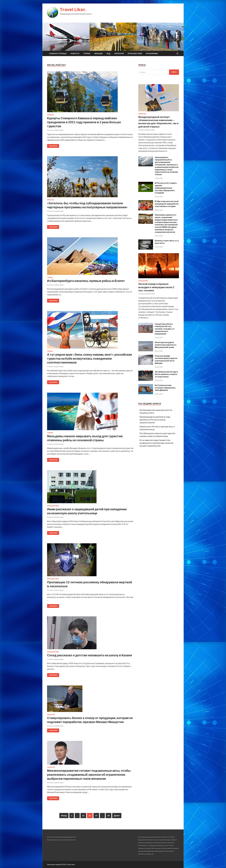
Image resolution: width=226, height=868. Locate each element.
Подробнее (53, 146)
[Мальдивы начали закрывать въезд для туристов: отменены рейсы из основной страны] (90, 412)
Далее (117, 815)
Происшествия (135, 53)
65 (83, 815)
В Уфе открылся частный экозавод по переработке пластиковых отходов (167, 203)
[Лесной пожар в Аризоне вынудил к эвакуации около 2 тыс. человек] (158, 279)
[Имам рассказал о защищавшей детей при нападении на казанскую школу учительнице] (90, 487)
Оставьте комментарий (55, 130)
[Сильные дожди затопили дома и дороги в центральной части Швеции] (145, 364)
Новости (75, 53)
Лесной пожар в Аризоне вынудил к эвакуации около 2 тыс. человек (156, 287)
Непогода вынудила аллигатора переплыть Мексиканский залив (166, 344)
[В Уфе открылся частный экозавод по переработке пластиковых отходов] (145, 210)
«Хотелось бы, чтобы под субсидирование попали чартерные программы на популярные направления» (87, 205)
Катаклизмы (152, 53)
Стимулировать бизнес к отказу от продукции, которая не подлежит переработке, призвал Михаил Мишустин (90, 720)
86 (108, 815)
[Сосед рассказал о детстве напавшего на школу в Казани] (90, 633)
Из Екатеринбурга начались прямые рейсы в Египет (86, 281)
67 (96, 815)
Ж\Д (108, 53)
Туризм (86, 53)
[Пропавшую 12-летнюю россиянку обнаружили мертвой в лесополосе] (90, 560)
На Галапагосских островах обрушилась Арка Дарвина (165, 387)
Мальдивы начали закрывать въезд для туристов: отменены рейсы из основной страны (85, 438)
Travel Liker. (73, 9)
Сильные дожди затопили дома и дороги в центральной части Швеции (166, 359)
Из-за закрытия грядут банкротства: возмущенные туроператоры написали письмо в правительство (156, 443)
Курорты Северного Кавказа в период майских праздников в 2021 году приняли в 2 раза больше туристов (84, 122)
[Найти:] (158, 72)
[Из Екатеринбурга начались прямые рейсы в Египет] (90, 257)
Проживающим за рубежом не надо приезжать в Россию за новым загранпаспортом (154, 420)
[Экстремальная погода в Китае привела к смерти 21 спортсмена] (145, 380)
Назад (64, 815)
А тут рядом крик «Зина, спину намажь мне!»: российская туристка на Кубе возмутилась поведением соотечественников (89, 358)
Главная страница (58, 53)
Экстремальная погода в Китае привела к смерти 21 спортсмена (166, 374)
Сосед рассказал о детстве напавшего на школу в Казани (89, 655)
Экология (119, 53)
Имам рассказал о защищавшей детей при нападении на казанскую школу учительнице (87, 511)
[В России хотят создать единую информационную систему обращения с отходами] (145, 191)
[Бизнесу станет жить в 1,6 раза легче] (145, 249)
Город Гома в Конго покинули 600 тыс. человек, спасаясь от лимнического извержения (164, 329)
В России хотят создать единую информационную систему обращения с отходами (166, 188)
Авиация (98, 53)
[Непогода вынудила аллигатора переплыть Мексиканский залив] (145, 350)
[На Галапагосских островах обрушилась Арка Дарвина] (145, 393)
